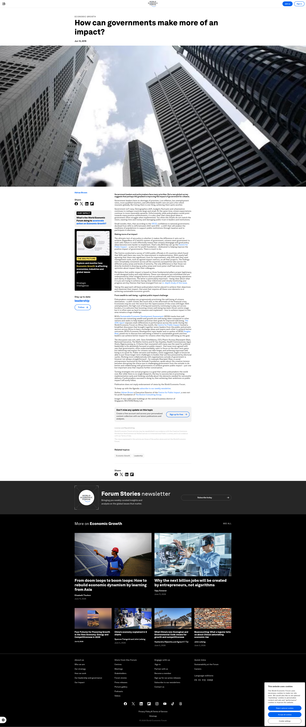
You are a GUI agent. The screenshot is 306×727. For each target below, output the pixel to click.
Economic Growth (85, 17)
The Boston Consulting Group (148, 395)
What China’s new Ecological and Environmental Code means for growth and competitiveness (171, 634)
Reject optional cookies (284, 708)
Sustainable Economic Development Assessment (142, 316)
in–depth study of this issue (174, 283)
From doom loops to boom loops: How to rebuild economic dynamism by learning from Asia (111, 585)
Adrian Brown (81, 192)
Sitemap (153, 716)
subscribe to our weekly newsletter (155, 388)
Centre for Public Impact (169, 325)
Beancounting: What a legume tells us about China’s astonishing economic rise (212, 634)
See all (227, 523)
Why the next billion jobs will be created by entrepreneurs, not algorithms (190, 582)
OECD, (154, 224)
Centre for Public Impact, (169, 392)
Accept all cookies (285, 715)
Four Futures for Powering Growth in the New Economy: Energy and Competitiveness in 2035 (92, 634)
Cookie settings (285, 721)
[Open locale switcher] (3, 720)
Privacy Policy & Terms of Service (153, 711)
